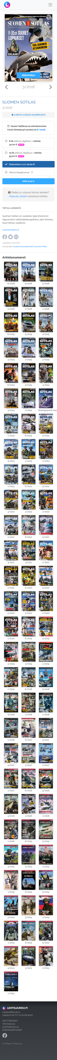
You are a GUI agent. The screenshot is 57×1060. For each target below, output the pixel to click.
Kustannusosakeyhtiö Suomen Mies (30, 246)
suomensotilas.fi (10, 229)
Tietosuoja (8, 1024)
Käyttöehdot (10, 1021)
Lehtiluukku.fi (17, 1007)
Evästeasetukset (12, 1030)
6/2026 (41, 129)
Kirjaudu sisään (18, 196)
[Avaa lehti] (11, 271)
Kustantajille (10, 1027)
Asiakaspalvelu (11, 1012)
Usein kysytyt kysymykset (17, 1015)
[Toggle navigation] (50, 5)
